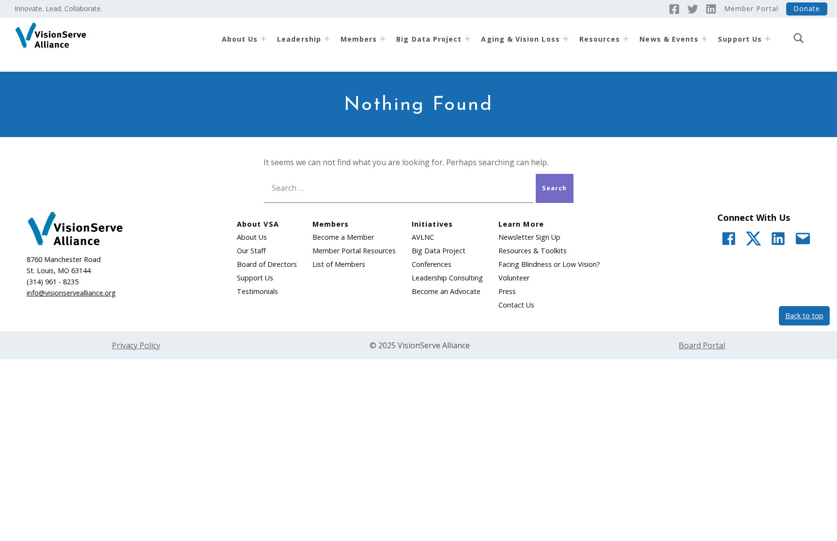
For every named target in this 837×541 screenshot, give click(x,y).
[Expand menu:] (768, 39)
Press (507, 291)
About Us (240, 39)
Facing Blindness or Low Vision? (549, 264)
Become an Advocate (446, 291)
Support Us (255, 277)
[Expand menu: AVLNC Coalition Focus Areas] (566, 39)
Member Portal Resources (354, 250)
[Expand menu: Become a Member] (382, 39)
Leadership (299, 39)
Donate (806, 8)
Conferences (431, 264)
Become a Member (343, 237)
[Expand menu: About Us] (263, 39)
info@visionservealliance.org (71, 292)
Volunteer (513, 277)
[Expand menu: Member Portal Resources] (626, 39)
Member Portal (751, 8)
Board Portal (702, 345)
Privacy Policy (136, 345)
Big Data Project (429, 39)
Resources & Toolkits (532, 250)
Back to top (804, 315)
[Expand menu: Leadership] (327, 39)
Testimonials (257, 291)
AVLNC (423, 237)
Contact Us (516, 304)
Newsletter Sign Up (529, 237)
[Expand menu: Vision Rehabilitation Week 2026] (704, 39)
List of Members (338, 264)
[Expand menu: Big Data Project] (467, 39)
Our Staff (251, 250)
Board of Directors (267, 264)
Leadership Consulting (447, 277)
